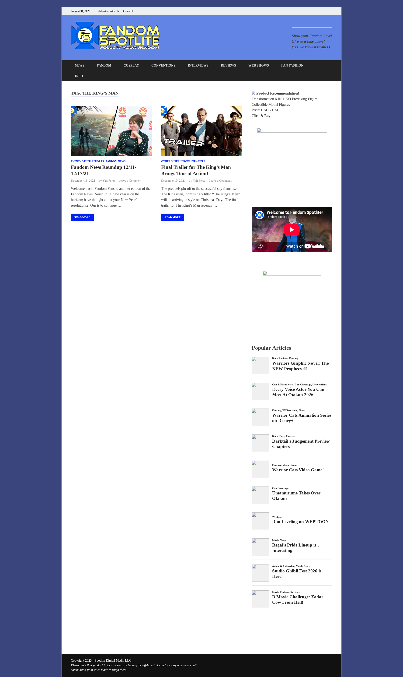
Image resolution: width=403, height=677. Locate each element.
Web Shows (258, 65)
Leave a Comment (129, 180)
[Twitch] (325, 11)
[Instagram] (319, 11)
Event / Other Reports (87, 161)
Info (79, 76)
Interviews (198, 65)
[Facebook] (307, 11)
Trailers (198, 161)
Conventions (163, 65)
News (79, 65)
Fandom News (115, 161)
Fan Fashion (292, 65)
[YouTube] (301, 11)
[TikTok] (330, 11)
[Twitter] (313, 11)
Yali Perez (109, 180)
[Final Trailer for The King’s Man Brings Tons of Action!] (201, 132)
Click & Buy (261, 116)
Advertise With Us (108, 11)
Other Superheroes (175, 161)
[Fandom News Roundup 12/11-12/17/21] (111, 132)
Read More (80, 216)
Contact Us (129, 11)
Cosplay (131, 65)
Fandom (104, 65)
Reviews (228, 65)
